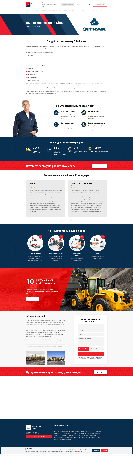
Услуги (44, 11)
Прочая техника (52, 11)
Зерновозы (84, 437)
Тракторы (56, 435)
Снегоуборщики (82, 433)
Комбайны (91, 433)
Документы (94, 11)
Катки (71, 437)
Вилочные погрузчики (74, 435)
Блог (99, 437)
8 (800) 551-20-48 (83, 5)
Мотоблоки (98, 433)
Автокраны (85, 435)
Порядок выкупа (74, 11)
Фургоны (91, 431)
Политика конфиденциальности (62, 439)
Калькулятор (63, 11)
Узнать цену (32, 299)
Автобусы (57, 431)
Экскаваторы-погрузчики (69, 433)
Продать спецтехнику (100, 4)
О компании (85, 11)
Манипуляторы (75, 431)
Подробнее (96, 450)
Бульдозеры (93, 435)
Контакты (102, 11)
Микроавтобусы (65, 431)
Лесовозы (77, 437)
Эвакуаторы (98, 431)
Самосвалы (84, 431)
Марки (38, 11)
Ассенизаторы (92, 437)
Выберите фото (83, 348)
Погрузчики (64, 435)
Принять (104, 450)
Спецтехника (30, 11)
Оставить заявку (98, 166)
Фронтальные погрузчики (61, 437)
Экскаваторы (57, 433)
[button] (62, 220)
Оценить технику (90, 354)
